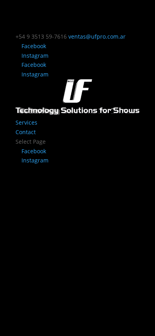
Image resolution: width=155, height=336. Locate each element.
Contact (25, 132)
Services (26, 122)
